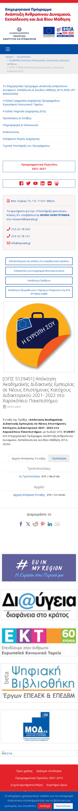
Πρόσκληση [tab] (59, 458)
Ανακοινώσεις (11, 132)
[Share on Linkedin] (50, 524)
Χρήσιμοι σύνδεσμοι (49, 771)
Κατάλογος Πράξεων (39, 280)
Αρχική (9, 56)
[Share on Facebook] (21, 524)
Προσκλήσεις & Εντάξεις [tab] (17, 118)
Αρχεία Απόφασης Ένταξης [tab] (29, 458)
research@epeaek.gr (25, 219)
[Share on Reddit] (35, 524)
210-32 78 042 (20, 229)
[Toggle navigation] (8, 49)
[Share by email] (57, 524)
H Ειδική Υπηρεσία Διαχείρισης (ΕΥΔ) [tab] (24, 111)
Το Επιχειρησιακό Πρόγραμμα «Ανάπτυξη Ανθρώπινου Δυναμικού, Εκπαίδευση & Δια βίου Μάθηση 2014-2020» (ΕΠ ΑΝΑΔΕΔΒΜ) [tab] (39, 89)
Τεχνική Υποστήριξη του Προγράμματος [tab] (26, 145)
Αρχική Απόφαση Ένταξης (29, 494)
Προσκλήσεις (24, 56)
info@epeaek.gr (21, 243)
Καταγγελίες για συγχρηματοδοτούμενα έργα (39, 270)
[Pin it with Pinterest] (43, 524)
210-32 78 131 (20, 236)
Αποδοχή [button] (45, 806)
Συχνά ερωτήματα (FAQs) (27, 785)
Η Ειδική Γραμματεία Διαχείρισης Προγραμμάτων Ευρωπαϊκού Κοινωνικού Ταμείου (31, 102)
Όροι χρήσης (24, 771)
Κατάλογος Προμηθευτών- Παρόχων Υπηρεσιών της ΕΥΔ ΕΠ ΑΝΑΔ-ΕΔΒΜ (39, 291)
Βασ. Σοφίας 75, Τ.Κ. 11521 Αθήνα (32, 201)
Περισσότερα (63, 806)
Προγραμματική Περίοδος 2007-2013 (39, 778)
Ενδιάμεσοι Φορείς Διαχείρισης (21, 139)
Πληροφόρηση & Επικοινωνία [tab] (20, 125)
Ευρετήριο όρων (56, 785)
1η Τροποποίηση (29, 476)
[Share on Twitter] (28, 524)
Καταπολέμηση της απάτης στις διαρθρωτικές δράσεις (39, 261)
